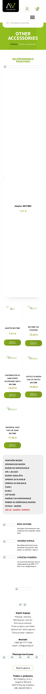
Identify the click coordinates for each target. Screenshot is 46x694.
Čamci (8, 487)
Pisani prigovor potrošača (23, 626)
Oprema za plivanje (15, 479)
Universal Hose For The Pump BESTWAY (12, 430)
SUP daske (10, 494)
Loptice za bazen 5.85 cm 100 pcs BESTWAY (33, 379)
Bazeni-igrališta (14, 475)
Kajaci (8, 491)
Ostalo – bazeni (13, 506)
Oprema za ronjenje (15, 483)
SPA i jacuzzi (11, 472)
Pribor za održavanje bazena (20, 502)
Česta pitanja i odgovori (23, 632)
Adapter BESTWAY (23, 206)
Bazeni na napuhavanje (17, 468)
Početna (14, 44)
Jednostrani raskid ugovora (23, 629)
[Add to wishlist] (7, 307)
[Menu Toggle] (32, 17)
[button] (4, 178)
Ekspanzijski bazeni (15, 464)
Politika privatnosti (23, 623)
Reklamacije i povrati (22, 620)
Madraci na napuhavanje (18, 498)
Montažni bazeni (13, 460)
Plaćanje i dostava (23, 616)
